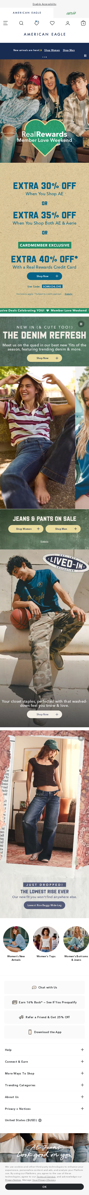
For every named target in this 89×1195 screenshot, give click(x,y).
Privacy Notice (13, 1179)
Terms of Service (46, 1176)
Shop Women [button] (27, 51)
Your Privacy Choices (43, 1179)
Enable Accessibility (45, 4)
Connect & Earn (16, 1061)
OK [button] (44, 1186)
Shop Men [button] (48, 51)
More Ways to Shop (19, 1073)
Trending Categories (20, 1085)
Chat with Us (47, 987)
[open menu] (5, 23)
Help (8, 1050)
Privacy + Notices (18, 1108)
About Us (12, 1097)
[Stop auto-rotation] (85, 55)
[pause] (81, 737)
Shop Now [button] (42, 276)
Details (65, 51)
